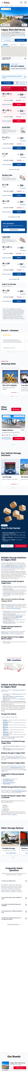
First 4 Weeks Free (7, 779)
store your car (16, 690)
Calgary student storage (16, 767)
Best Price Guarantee (6, 104)
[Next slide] (25, 67)
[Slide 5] (18, 70)
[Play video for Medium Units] (24, 179)
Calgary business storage (13, 757)
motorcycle (21, 690)
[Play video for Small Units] (24, 132)
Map (6, 44)
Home (2, 6)
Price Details (23, 97)
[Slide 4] (17, 70)
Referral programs (6, 784)
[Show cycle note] (25, 77)
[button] (11, 94)
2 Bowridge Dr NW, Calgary (15, 1064)
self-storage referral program (18, 791)
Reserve (19, 104)
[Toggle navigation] (2, 2)
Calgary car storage (16, 694)
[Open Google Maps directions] (25, 58)
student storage (19, 616)
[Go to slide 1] (11, 396)
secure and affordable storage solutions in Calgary (11, 566)
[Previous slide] (2, 67)
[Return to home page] (6, 2)
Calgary (11, 6)
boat (2, 691)
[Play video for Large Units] (24, 242)
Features (15, 45)
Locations (7, 6)
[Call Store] (11, 1067)
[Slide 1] (13, 70)
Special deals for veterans (8, 780)
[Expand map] (25, 48)
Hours (23, 45)
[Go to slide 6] (17, 396)
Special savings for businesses (9, 783)
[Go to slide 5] (16, 396)
